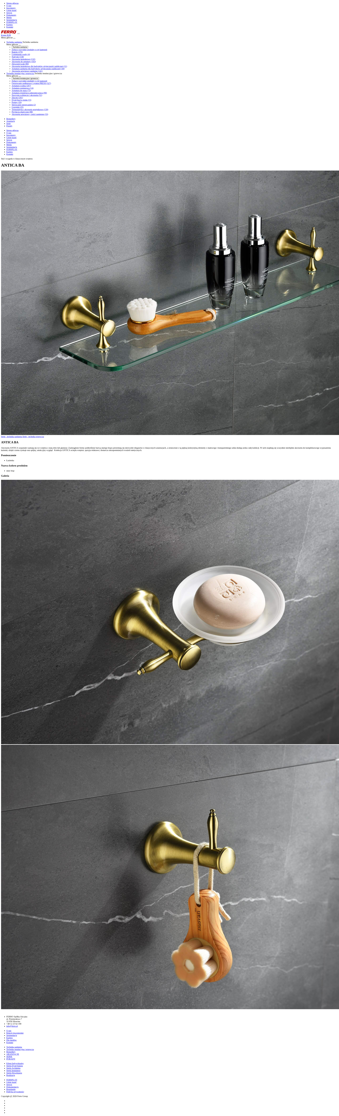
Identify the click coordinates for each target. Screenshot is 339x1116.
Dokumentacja (12, 1087)
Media (9, 17)
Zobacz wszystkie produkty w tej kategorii (29, 50)
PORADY (10, 1059)
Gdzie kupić (11, 10)
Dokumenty (11, 15)
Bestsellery (10, 1052)
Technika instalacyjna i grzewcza (25, 78)
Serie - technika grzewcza (33, 437)
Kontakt (9, 27)
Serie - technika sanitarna (12, 437)
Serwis (9, 13)
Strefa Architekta (13, 1068)
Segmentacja (11, 20)
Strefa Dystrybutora (14, 1066)
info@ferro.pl (12, 1026)
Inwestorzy (11, 8)
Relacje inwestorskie (15, 1033)
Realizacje (10, 1075)
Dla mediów (11, 1040)
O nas (8, 5)
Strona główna (12, 3)
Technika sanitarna (20, 47)
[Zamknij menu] (14, 38)
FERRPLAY (11, 22)
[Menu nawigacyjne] (19, 33)
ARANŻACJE (12, 1054)
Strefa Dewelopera (14, 1073)
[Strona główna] (9, 33)
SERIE (9, 1056)
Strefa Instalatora (13, 1070)
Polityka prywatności (15, 1092)
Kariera (9, 25)
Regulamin (10, 1089)
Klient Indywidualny (15, 1063)
